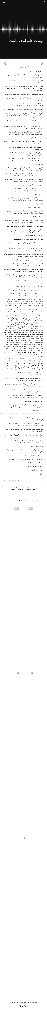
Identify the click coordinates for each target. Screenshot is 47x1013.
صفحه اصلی (31, 487)
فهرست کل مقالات (17, 487)
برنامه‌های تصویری (17, 489)
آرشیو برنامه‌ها (31, 489)
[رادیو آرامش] (40, 3)
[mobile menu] (4, 3)
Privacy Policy (23, 1006)
